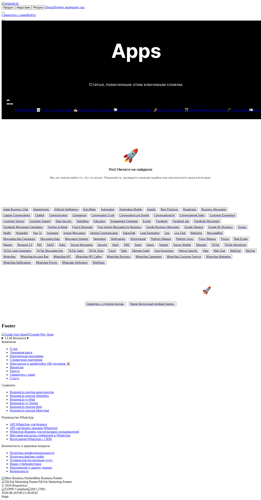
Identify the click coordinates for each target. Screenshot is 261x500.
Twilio (124, 250)
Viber (205, 250)
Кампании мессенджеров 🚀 (137, 110)
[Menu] (3, 19)
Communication (58, 215)
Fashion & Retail (57, 227)
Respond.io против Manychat (29, 410)
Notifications (118, 238)
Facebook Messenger (207, 221)
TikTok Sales (76, 250)
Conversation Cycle (102, 215)
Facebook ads (181, 221)
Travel (112, 250)
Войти (31, 15)
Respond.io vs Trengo (24, 403)
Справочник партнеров (26, 359)
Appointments (41, 209)
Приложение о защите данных (31, 467)
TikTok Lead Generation (17, 250)
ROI (39, 244)
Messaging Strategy (76, 238)
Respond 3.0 (24, 244)
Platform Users (185, 238)
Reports (7, 244)
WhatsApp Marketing (218, 256)
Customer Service (13, 221)
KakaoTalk (129, 233)
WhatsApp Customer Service (184, 256)
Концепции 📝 (30, 110)
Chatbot (39, 215)
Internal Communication (104, 233)
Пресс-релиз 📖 (242, 110)
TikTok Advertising (235, 244)
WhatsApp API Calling (89, 256)
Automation (107, 209)
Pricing (225, 238)
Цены (49, 7)
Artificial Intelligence (66, 209)
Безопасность (19, 471)
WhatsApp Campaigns (149, 256)
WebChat (235, 250)
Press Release (207, 238)
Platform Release (161, 238)
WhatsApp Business (119, 256)
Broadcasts (190, 209)
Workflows (99, 262)
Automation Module (130, 209)
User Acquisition (164, 250)
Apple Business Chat (15, 209)
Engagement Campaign (124, 221)
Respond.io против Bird (26, 407)
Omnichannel (138, 238)
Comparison (79, 215)
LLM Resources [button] (17, 338)
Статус (14, 378)
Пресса (15, 371)
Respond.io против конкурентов (32, 392)
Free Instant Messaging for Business (119, 227)
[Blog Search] (8, 100)
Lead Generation (150, 233)
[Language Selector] (3, 12)
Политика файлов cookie (27, 456)
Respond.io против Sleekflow (29, 396)
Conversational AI (164, 215)
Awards (151, 209)
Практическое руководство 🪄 (210, 110)
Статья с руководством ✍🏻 (59, 110)
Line (167, 233)
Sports (150, 244)
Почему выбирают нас (69, 7)
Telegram (201, 244)
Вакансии (16, 367)
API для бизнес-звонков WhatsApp (34, 428)
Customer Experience (222, 215)
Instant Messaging (74, 233)
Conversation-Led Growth (134, 215)
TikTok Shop (95, 250)
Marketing (196, 233)
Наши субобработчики (25, 464)
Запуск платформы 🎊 (173, 110)
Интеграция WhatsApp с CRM (31, 439)
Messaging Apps (50, 238)
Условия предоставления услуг (31, 460)
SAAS (50, 244)
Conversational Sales (192, 215)
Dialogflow (83, 221)
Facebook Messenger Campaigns (23, 227)
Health (7, 233)
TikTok (215, 244)
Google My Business (220, 227)
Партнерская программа (26, 356)
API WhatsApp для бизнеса (28, 424)
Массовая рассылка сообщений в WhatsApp (40, 435)
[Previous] (8, 104)
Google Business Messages (162, 227)
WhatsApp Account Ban (34, 256)
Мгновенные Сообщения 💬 (97, 110)
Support (163, 244)
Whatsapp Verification (75, 262)
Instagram (53, 233)
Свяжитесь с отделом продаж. (105, 303)
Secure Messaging (82, 244)
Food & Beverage (82, 227)
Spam (138, 244)
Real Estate (241, 238)
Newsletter (99, 238)
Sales (62, 244)
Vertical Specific (188, 250)
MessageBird (214, 233)
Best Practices (169, 209)
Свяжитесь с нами (14, 15)
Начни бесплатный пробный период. (152, 303)
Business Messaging (213, 209)
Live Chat (180, 233)
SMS (127, 244)
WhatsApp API (62, 256)
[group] (130, 338)
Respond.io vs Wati (22, 399)
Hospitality (22, 233)
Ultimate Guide (140, 250)
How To (37, 233)
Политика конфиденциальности (32, 453)
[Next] (11, 104)
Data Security (64, 221)
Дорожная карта (21, 352)
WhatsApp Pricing (46, 262)
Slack (115, 244)
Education (99, 221)
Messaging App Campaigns (19, 238)
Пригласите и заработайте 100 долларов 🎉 (40, 363)
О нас (14, 348)
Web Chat (219, 250)
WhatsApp (9, 256)
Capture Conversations (16, 215)
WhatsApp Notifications (17, 262)
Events (147, 221)
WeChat (250, 250)
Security (102, 244)
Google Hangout (193, 227)
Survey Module (182, 244)
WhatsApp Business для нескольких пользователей (44, 431)
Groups (242, 227)
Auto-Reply (89, 209)
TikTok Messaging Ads (49, 250)
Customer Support (40, 221)
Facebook (162, 221)
